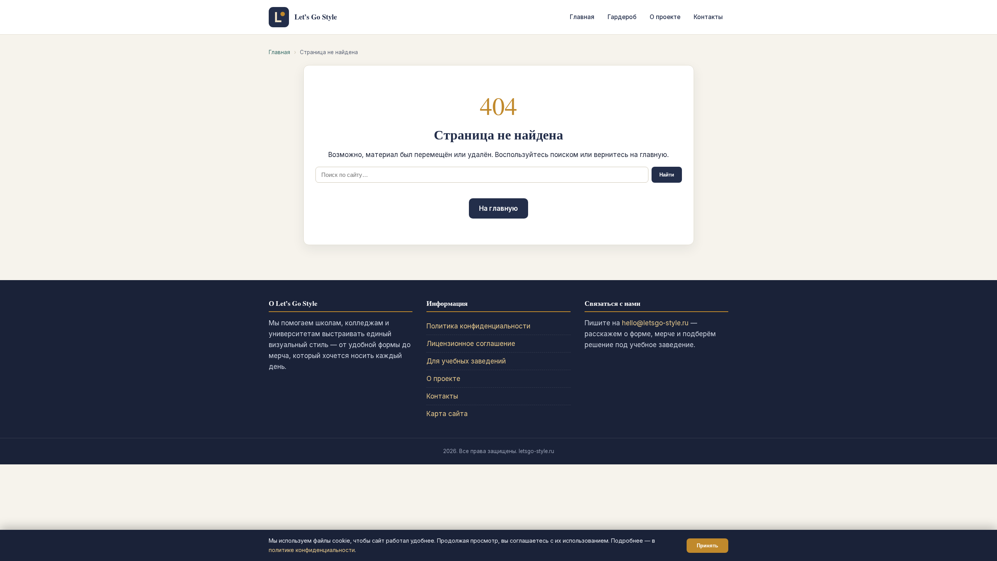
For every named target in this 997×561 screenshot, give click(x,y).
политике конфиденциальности (312, 550)
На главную (498, 208)
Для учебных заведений (466, 361)
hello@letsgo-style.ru (655, 323)
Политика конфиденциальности (478, 326)
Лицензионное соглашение (470, 344)
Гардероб (622, 17)
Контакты (708, 17)
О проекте (665, 17)
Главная (582, 17)
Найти (666, 175)
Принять (707, 546)
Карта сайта (447, 414)
